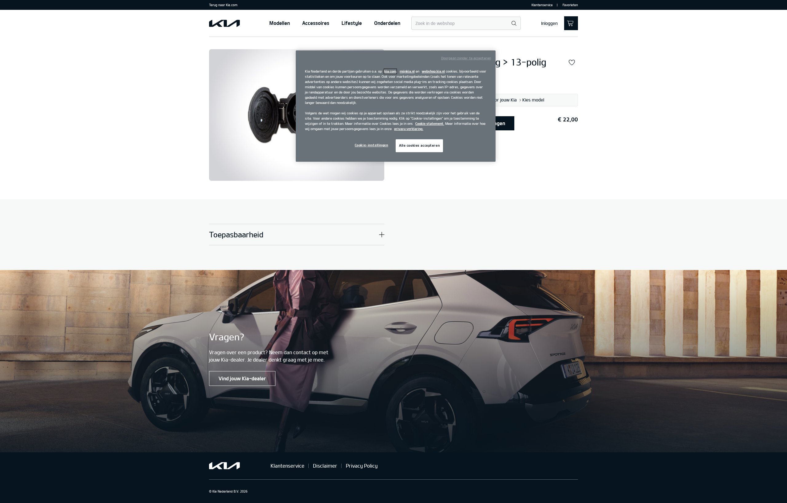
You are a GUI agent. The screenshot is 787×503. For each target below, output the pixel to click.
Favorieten (570, 5)
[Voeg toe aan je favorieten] (572, 63)
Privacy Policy (362, 466)
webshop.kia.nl (433, 71)
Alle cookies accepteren (419, 145)
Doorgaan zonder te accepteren (466, 58)
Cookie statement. (429, 123)
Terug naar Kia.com (223, 5)
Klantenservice (542, 5)
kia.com (390, 71)
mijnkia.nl (407, 71)
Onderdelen (387, 23)
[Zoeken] (514, 23)
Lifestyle (352, 23)
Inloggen (549, 23)
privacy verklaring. (408, 129)
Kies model (533, 99)
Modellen (279, 23)
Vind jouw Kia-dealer (242, 378)
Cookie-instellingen (371, 145)
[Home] (224, 23)
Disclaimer (325, 466)
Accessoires (315, 23)
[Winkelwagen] (571, 23)
